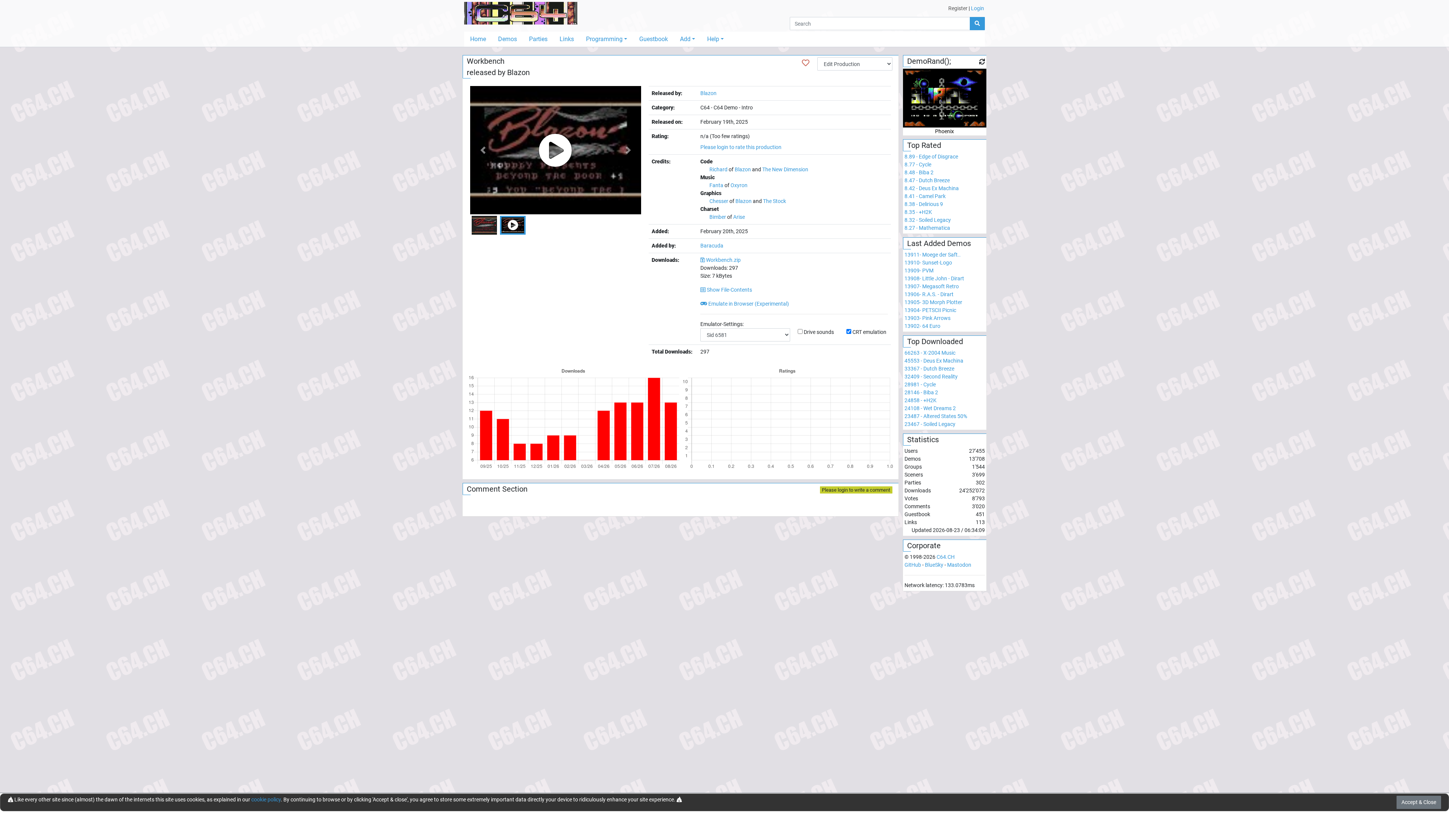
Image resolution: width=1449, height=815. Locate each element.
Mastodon (959, 565)
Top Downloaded (935, 341)
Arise (739, 217)
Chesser (719, 201)
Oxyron (739, 185)
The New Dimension (785, 169)
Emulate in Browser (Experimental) (748, 304)
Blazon (518, 72)
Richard (718, 169)
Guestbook (653, 39)
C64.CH (946, 557)
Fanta (716, 185)
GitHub (912, 565)
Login (977, 8)
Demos (507, 39)
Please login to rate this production (740, 147)
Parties (538, 39)
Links (567, 39)
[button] (483, 150)
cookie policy (266, 800)
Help (713, 39)
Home (478, 39)
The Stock (774, 201)
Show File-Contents (729, 290)
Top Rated (924, 145)
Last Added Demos (939, 243)
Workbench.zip (723, 260)
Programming (604, 39)
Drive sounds (819, 332)
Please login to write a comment (856, 490)
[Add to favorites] (805, 63)
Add (685, 39)
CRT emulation (869, 332)
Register (958, 8)
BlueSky (934, 565)
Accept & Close (1418, 802)
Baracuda (711, 246)
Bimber (717, 217)
